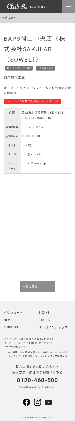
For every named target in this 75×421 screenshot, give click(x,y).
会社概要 (13, 352)
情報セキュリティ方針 (55, 352)
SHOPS (44, 320)
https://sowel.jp (34, 163)
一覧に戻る (9, 17)
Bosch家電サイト (39, 7)
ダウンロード (13, 312)
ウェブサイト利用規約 (20, 356)
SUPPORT (11, 327)
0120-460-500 (37, 380)
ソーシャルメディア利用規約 (51, 356)
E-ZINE (44, 312)
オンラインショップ (53, 327)
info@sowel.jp (33, 154)
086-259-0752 (33, 127)
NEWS (8, 320)
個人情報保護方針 (30, 352)
